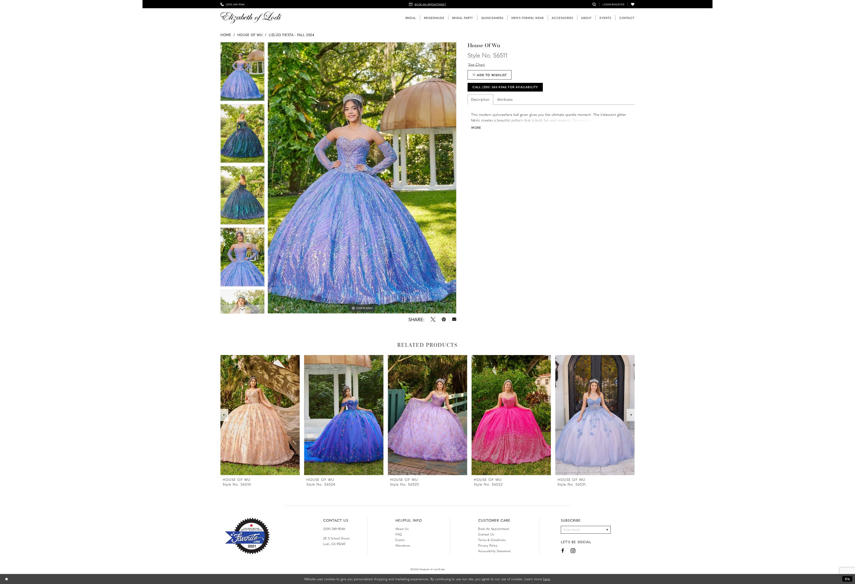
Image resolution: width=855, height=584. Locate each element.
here (546, 578)
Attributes (505, 99)
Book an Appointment (493, 529)
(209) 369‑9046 (334, 529)
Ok (847, 578)
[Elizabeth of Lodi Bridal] (250, 18)
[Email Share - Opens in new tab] (454, 319)
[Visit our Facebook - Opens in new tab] (563, 550)
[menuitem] (232, 4)
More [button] (476, 127)
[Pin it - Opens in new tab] (443, 319)
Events (400, 540)
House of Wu (250, 34)
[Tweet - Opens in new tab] (433, 319)
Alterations (402, 545)
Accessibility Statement (494, 551)
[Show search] (594, 4)
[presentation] (260, 415)
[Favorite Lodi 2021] (255, 536)
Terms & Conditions (492, 540)
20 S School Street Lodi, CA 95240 (336, 541)
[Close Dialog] (7, 579)
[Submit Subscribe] (607, 530)
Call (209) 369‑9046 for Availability (505, 87)
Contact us (486, 534)
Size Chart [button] (476, 64)
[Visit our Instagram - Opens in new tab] (573, 550)
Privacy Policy (488, 545)
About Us (402, 529)
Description (480, 99)
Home (225, 34)
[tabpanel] (362, 177)
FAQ (398, 534)
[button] (613, 4)
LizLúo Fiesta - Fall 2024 (291, 34)
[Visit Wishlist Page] (633, 4)
